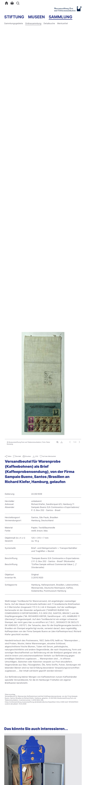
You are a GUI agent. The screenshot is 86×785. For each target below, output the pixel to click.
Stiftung (14, 17)
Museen (36, 17)
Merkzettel (62, 23)
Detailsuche (49, 23)
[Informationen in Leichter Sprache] (12, 3)
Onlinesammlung (33, 23)
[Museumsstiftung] (68, 10)
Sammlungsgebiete (13, 23)
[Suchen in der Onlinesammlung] (18, 3)
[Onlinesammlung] (7, 3)
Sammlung (60, 17)
